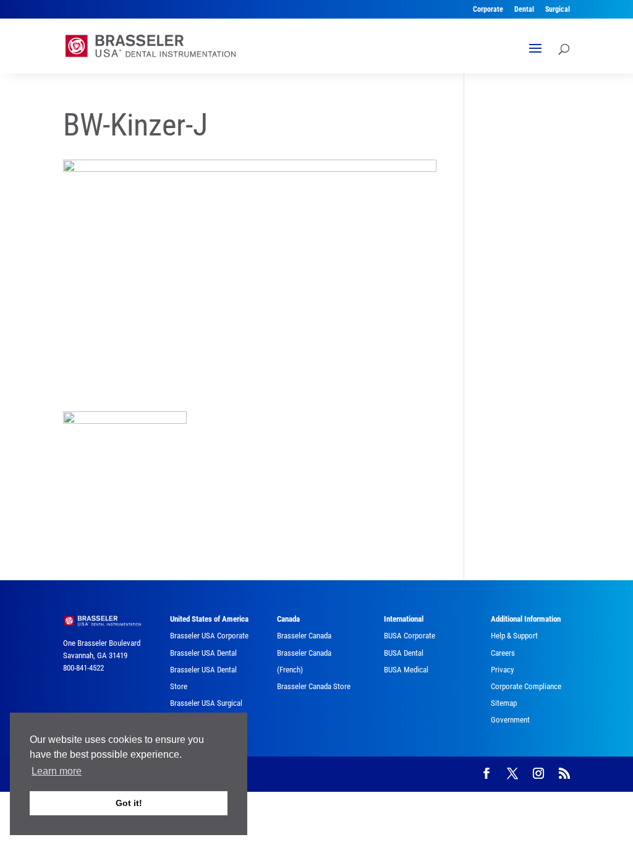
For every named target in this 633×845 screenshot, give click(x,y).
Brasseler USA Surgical (206, 703)
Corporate (488, 10)
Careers (503, 653)
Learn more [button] (57, 771)
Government (510, 719)
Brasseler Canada (304, 635)
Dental (524, 10)
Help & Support (514, 635)
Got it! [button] (129, 803)
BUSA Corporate (409, 635)
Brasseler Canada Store (313, 686)
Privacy (502, 669)
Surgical (557, 10)
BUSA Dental (403, 653)
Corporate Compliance (526, 686)
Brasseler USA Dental (203, 653)
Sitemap (504, 703)
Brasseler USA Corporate (209, 635)
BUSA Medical (406, 669)
